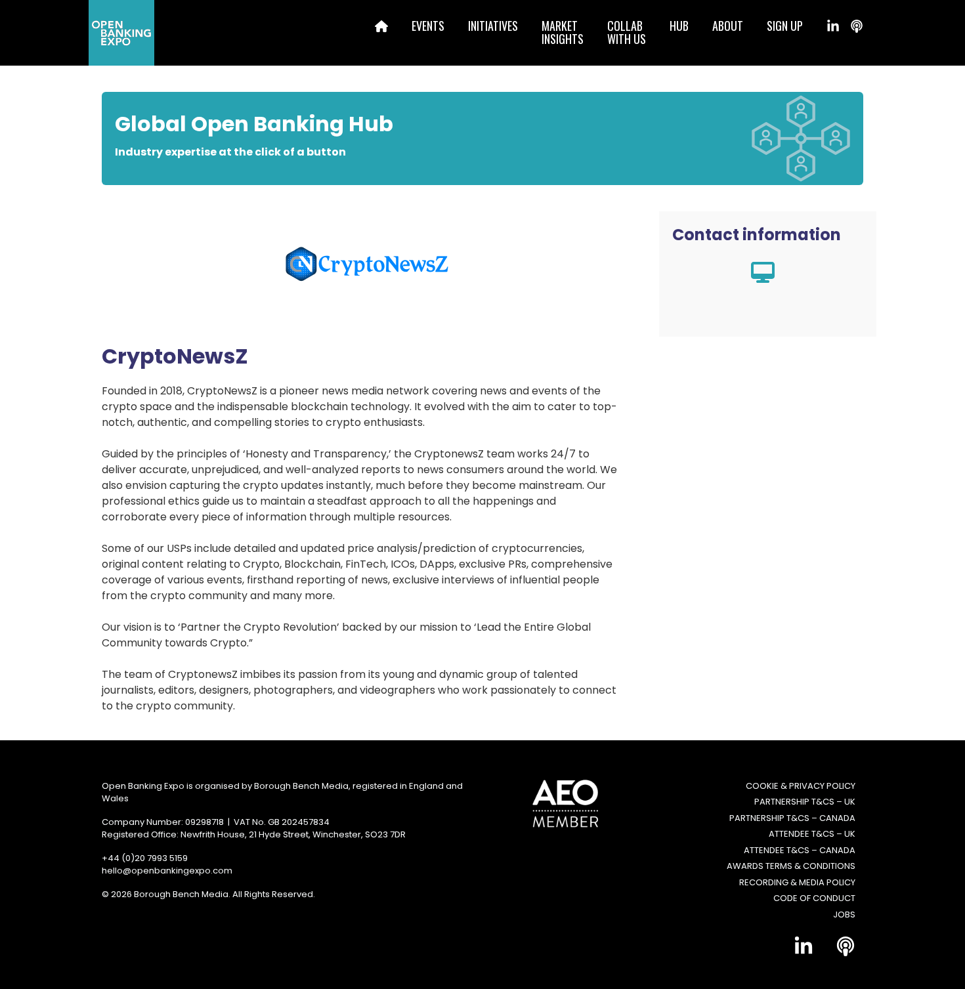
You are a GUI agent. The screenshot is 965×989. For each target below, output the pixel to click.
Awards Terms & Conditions (791, 866)
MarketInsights (563, 32)
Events (428, 25)
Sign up (785, 25)
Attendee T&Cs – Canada (799, 850)
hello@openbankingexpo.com (167, 870)
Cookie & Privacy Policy (800, 786)
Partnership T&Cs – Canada (792, 818)
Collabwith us (626, 32)
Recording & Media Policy (797, 882)
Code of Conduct (814, 898)
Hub (679, 25)
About (727, 25)
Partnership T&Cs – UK (804, 801)
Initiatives (493, 25)
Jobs (844, 914)
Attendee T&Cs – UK (812, 834)
